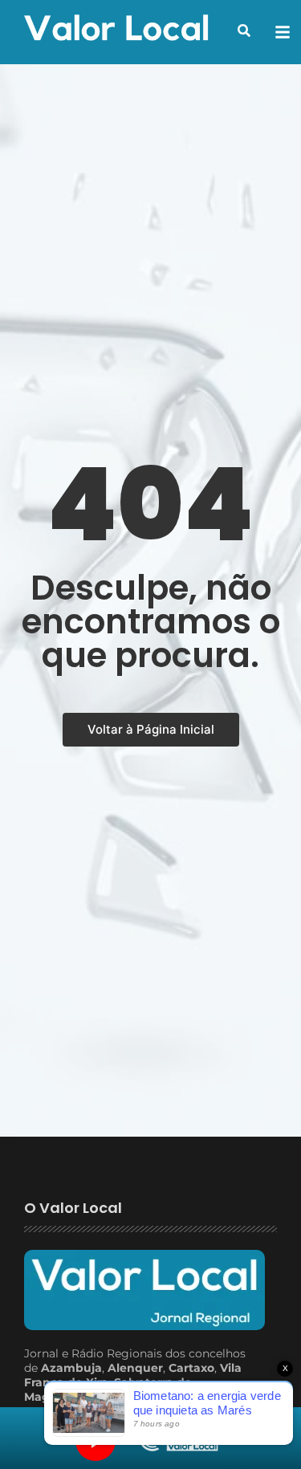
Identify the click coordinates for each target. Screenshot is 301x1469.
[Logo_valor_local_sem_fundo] (116, 29)
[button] (244, 30)
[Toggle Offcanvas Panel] (282, 32)
